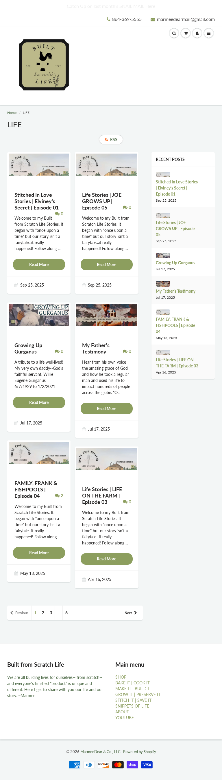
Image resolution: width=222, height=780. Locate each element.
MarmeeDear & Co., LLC (100, 751)
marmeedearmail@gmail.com (186, 19)
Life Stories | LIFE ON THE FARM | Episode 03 (177, 362)
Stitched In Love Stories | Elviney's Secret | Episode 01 (177, 187)
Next (128, 613)
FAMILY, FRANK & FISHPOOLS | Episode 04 (175, 325)
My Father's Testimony (175, 291)
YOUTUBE (124, 717)
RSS (113, 139)
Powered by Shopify (139, 751)
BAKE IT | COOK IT (132, 682)
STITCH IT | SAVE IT (133, 700)
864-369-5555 (127, 19)
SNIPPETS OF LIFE (132, 706)
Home (11, 112)
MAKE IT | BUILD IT (133, 688)
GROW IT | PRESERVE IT (137, 694)
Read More (39, 264)
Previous (21, 613)
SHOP (120, 677)
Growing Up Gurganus (175, 262)
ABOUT (122, 711)
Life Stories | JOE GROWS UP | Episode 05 (175, 228)
